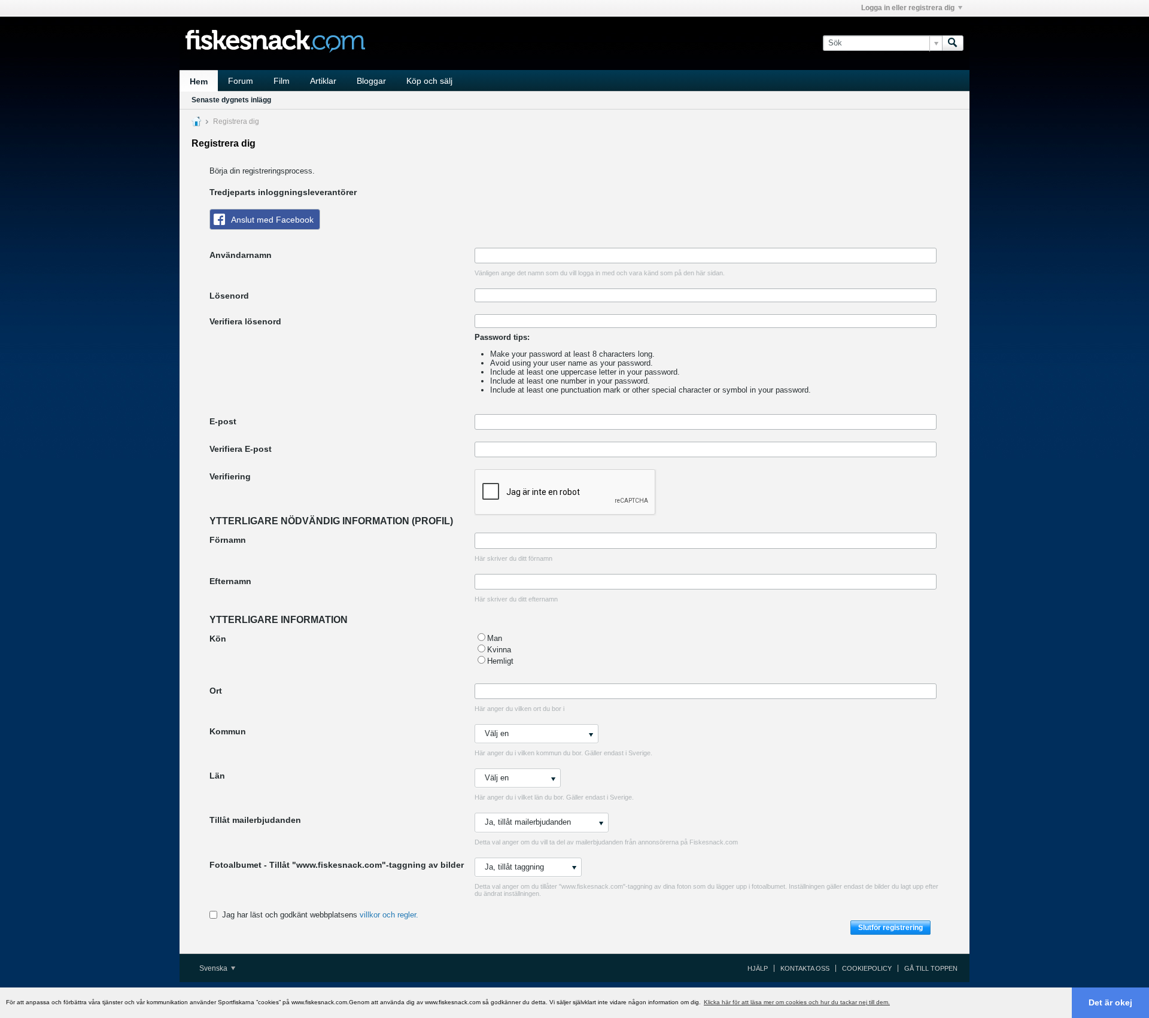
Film (281, 81)
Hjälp (757, 968)
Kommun (227, 731)
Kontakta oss (804, 968)
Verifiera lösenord (245, 321)
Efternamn (230, 581)
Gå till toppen (930, 968)
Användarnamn (240, 255)
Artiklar (323, 81)
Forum (240, 81)
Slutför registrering (890, 927)
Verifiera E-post (240, 449)
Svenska (214, 968)
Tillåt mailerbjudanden (255, 820)
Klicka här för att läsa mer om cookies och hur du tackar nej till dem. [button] (797, 1002)
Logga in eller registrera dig (908, 8)
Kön (217, 638)
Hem (199, 81)
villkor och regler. (389, 914)
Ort (215, 690)
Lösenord (229, 295)
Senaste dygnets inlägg (231, 100)
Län (217, 775)
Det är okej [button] (1110, 1002)
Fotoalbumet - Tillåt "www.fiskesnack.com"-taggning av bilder (336, 865)
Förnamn (227, 540)
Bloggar (371, 81)
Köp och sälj (429, 81)
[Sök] (952, 43)
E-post (222, 421)
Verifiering (230, 476)
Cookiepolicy (867, 968)
